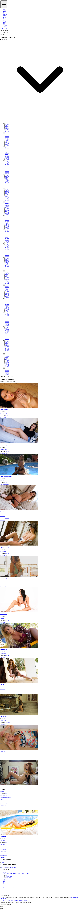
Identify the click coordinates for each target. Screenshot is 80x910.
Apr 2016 (7, 261)
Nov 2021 (7, 199)
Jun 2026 (7, 129)
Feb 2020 (7, 204)
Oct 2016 (7, 267)
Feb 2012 (7, 314)
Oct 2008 (7, 372)
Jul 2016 (6, 264)
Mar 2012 (7, 315)
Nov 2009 (7, 365)
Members (4, 17)
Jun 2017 (7, 249)
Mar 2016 (7, 260)
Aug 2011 (7, 334)
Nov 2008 (7, 373)
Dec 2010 (7, 352)
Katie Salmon (3, 840)
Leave (2, 908)
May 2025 (7, 138)
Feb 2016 (7, 259)
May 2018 (7, 234)
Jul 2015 (6, 278)
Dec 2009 (7, 366)
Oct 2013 (7, 309)
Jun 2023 (7, 166)
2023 (4, 160)
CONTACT (5, 872)
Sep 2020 (7, 211)
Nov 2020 (7, 213)
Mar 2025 (7, 136)
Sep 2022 (7, 183)
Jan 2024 (6, 147)
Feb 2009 (7, 356)
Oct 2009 (7, 364)
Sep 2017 (7, 252)
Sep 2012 (7, 322)
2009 (4, 354)
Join (6, 875)
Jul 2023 (6, 167)
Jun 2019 (7, 222)
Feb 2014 (7, 287)
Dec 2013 (7, 311)
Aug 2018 (7, 238)
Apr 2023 (7, 164)
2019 (4, 215)
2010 (4, 340)
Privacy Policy (8, 877)
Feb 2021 (7, 190)
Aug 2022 (7, 182)
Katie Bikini (3, 836)
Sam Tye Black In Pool (6, 476)
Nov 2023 (7, 172)
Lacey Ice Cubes (4, 409)
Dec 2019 (7, 228)
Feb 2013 (7, 300)
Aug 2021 (7, 196)
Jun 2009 (7, 360)
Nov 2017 (7, 255)
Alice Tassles (3, 684)
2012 (4, 312)
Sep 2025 (7, 142)
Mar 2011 (7, 329)
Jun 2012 (7, 318)
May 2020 (7, 207)
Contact (4, 15)
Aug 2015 (7, 279)
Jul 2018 (6, 237)
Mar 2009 (7, 357)
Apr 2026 (7, 127)
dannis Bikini (3, 649)
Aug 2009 (7, 362)
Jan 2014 (6, 286)
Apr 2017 (7, 247)
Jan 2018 (6, 230)
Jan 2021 (6, 189)
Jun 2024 (7, 153)
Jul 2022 (6, 181)
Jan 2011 (6, 327)
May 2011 (7, 331)
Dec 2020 (7, 214)
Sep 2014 (7, 294)
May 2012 (7, 317)
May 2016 (7, 262)
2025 (4, 132)
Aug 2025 (7, 141)
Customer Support (8, 876)
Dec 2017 (7, 256)
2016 (4, 257)
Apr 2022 (7, 178)
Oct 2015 (7, 281)
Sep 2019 (7, 225)
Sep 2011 (7, 335)
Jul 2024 (6, 154)
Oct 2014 (7, 295)
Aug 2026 (7, 131)
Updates (4, 10)
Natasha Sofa (3, 511)
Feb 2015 (7, 273)
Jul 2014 (6, 292)
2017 (4, 243)
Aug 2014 (7, 293)
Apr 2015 (7, 275)
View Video (8, 482)
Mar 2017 (7, 246)
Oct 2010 (7, 350)
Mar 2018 (7, 232)
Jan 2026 (6, 124)
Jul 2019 (6, 223)
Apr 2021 (7, 192)
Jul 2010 (6, 347)
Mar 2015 (7, 274)
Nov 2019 (7, 227)
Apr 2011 (7, 330)
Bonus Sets (5, 14)
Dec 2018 (7, 242)
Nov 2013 (7, 310)
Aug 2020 (7, 210)
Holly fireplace (3, 716)
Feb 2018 (7, 231)
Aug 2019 (7, 224)
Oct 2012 (7, 323)
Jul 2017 (6, 250)
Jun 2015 (7, 277)
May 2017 (7, 248)
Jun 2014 (7, 291)
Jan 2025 (6, 133)
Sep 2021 (7, 197)
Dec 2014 (7, 297)
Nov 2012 (7, 324)
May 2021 (7, 193)
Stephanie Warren (3, 449)
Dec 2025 (7, 145)
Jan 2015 (6, 272)
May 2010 (7, 345)
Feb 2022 (7, 176)
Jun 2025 (7, 139)
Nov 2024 (7, 158)
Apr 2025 (7, 137)
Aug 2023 (7, 168)
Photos (4, 12)
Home (4, 9)
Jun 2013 (7, 305)
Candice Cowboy (4, 547)
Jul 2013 (6, 306)
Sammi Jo (2, 618)
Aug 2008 (7, 370)
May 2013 (7, 304)
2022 (4, 174)
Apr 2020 (7, 206)
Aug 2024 (7, 155)
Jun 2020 (7, 208)
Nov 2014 (7, 296)
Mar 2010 (7, 343)
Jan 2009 (6, 355)
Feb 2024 (7, 148)
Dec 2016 (7, 269)
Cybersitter (5, 898)
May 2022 (7, 179)
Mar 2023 (7, 163)
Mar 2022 (7, 177)
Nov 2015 (7, 282)
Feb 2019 (7, 217)
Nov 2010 (7, 351)
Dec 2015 (7, 283)
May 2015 (7, 276)
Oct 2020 (7, 212)
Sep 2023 (7, 170)
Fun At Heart (3, 614)
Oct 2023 (7, 171)
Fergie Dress (3, 751)
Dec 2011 (7, 339)
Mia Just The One (4, 787)
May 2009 (7, 359)
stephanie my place (5, 445)
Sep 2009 (7, 363)
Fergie (1, 755)
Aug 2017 (7, 251)
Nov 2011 (7, 338)
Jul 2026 (6, 130)
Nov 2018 (7, 241)
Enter (2, 906)
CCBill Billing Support (7, 889)
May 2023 (7, 165)
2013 (4, 298)
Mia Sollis (2, 791)
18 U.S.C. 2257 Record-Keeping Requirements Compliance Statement (16, 873)
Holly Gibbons (3, 720)
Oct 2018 (7, 240)
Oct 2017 (7, 254)
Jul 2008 (6, 369)
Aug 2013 (7, 307)
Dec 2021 (7, 200)
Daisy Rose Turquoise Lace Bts (7, 578)
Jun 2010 (7, 346)
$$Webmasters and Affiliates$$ (8, 887)
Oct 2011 (7, 336)
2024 (4, 146)
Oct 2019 (7, 226)
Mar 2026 (7, 126)
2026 (4, 123)
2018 (4, 229)
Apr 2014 (7, 289)
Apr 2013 (7, 303)
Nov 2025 (7, 144)
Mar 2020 (7, 205)
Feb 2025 (7, 135)
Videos (4, 13)
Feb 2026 (7, 125)
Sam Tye (2, 480)
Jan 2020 (6, 203)
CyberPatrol (73, 897)
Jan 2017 (6, 244)
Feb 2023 (7, 162)
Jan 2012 (6, 313)
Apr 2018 (7, 233)
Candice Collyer (3, 551)
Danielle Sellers (3, 653)
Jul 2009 (6, 361)
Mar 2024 (7, 149)
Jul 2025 (6, 140)
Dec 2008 (7, 374)
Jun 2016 (7, 263)
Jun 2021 (7, 194)
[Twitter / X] (2, 862)
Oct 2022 (7, 184)
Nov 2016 (7, 268)
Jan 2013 (6, 299)
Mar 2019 (7, 219)
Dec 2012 (7, 325)
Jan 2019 (6, 216)
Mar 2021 (7, 191)
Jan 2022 (6, 175)
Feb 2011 (7, 328)
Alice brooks (2, 689)
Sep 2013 (7, 308)
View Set (6, 415)
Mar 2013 (7, 301)
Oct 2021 (7, 198)
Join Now (4, 18)
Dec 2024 (7, 159)
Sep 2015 (7, 280)
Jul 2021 (6, 195)
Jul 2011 (6, 333)
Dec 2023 (7, 173)
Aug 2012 (7, 321)
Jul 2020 (6, 209)
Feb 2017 (7, 245)
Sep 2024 (7, 156)
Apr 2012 (7, 316)
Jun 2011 (6, 332)
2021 (4, 188)
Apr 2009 (7, 358)
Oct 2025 (7, 143)
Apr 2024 (7, 150)
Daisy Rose (2, 582)
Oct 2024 (7, 157)
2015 (4, 271)
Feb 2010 (7, 342)
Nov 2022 (7, 185)
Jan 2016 (6, 258)
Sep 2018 (7, 239)
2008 (4, 367)
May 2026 (7, 128)
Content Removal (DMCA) (8, 888)
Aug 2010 (7, 348)
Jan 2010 (6, 341)
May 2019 (7, 221)
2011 (4, 326)
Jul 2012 (6, 320)
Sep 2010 (7, 349)
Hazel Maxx (2, 516)
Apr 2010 (7, 344)
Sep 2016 (7, 266)
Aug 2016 (7, 265)
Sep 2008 (7, 371)
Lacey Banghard (3, 413)
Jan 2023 (6, 161)
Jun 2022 (7, 180)
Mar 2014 (7, 288)
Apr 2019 (7, 220)
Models (4, 11)
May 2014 (7, 290)
